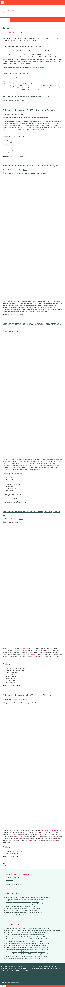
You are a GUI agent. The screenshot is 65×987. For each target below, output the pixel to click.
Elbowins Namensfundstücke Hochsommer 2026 (21, 910)
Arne (31, 303)
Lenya (33, 67)
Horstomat (9, 880)
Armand (10, 301)
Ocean (34, 654)
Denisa (30, 840)
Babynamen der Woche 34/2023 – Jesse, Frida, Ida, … (29, 695)
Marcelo (53, 830)
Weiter (7, 866)
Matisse (22, 469)
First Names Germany (10, 971)
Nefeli (60, 834)
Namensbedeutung (29, 968)
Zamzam (26, 121)
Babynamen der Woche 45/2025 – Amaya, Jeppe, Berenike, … (32, 324)
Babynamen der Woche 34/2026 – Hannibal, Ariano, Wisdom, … (26, 900)
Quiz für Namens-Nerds (13, 884)
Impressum (15, 966)
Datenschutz (34, 966)
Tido (45, 463)
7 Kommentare (22, 856)
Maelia (26, 461)
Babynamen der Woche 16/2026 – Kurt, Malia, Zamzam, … (31, 110)
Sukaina (12, 125)
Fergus (13, 467)
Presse (24, 966)
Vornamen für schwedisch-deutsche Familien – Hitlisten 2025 (25, 915)
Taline (4, 465)
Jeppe (13, 459)
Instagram (24, 971)
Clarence (46, 465)
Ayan (28, 832)
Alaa (20, 305)
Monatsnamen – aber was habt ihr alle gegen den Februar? (24, 904)
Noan (35, 656)
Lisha (52, 467)
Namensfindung (45, 968)
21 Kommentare (22, 502)
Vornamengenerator (12, 882)
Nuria (20, 838)
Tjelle (40, 652)
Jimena (8, 469)
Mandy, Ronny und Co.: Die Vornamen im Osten (21, 906)
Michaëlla (55, 840)
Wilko (8, 461)
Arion (37, 123)
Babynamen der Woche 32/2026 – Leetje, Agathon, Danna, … (25, 912)
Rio (41, 67)
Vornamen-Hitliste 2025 (13, 878)
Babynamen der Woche (10, 156)
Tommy (44, 67)
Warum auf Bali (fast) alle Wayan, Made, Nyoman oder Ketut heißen (38, 930)
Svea (53, 656)
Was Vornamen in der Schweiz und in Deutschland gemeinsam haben (28, 897)
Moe (54, 307)
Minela (13, 463)
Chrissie (16, 836)
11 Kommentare (22, 156)
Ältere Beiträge (8, 864)
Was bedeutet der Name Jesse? (12, 33)
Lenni (29, 67)
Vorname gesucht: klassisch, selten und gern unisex (22, 902)
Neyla (37, 67)
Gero (40, 834)
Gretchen (35, 463)
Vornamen (5, 966)
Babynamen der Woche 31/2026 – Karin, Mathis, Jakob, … (30, 939)
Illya (43, 830)
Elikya (7, 129)
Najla (56, 303)
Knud (7, 928)
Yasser (22, 650)
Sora (22, 834)
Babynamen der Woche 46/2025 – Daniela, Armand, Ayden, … (32, 165)
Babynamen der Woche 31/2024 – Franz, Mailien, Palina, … (30, 928)
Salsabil (5, 125)
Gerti (37, 307)
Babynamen (58, 968)
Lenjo (13, 465)
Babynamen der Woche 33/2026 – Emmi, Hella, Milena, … (24, 908)
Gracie (27, 652)
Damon (23, 648)
